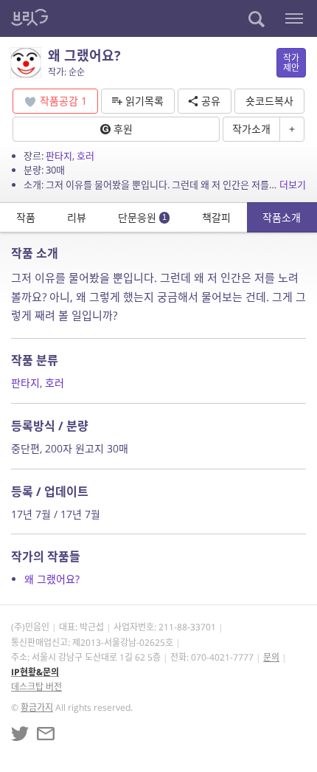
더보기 (292, 184)
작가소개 (251, 129)
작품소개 (281, 217)
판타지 (59, 155)
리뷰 (76, 217)
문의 (271, 657)
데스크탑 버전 (36, 686)
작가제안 (291, 63)
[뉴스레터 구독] (46, 733)
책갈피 (216, 217)
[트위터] (20, 733)
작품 (25, 217)
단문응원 (142, 217)
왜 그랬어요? (52, 579)
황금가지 (37, 707)
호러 (85, 155)
